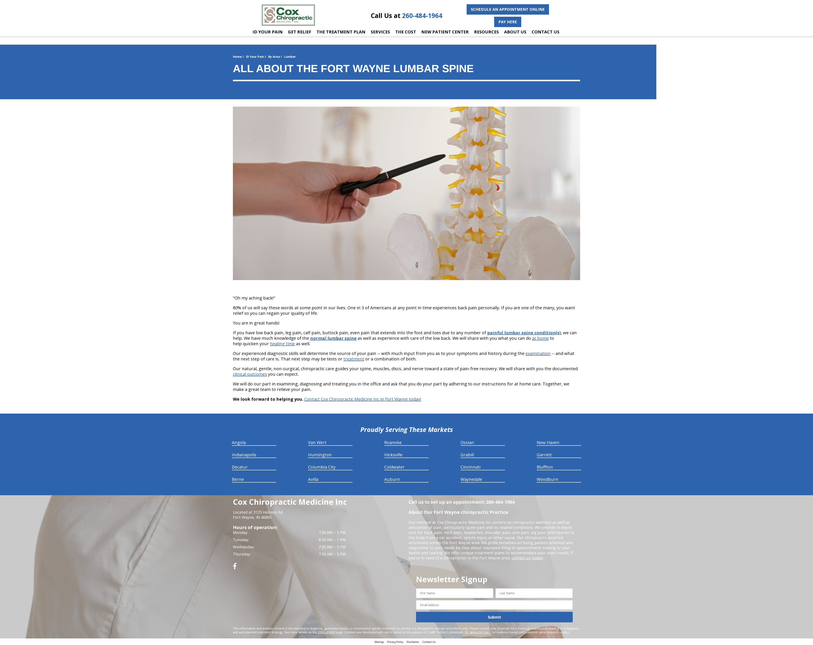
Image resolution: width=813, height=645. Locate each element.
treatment (353, 359)
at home (540, 338)
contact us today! (527, 557)
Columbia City (322, 467)
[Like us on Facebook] (235, 568)
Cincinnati (470, 467)
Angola (239, 442)
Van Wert (317, 442)
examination (537, 353)
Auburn (392, 479)
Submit (494, 617)
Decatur (240, 467)
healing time (282, 344)
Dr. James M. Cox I (477, 632)
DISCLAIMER (326, 632)
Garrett (544, 455)
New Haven (548, 442)
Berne (238, 479)
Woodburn (547, 479)
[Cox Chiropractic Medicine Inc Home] (288, 15)
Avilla (313, 479)
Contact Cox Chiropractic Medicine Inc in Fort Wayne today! (362, 399)
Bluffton (545, 467)
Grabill (467, 455)
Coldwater (394, 467)
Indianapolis (244, 455)
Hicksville (393, 455)
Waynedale (471, 479)
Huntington (320, 455)
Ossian (467, 442)
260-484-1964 (422, 15)
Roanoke (393, 442)
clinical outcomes (250, 374)
